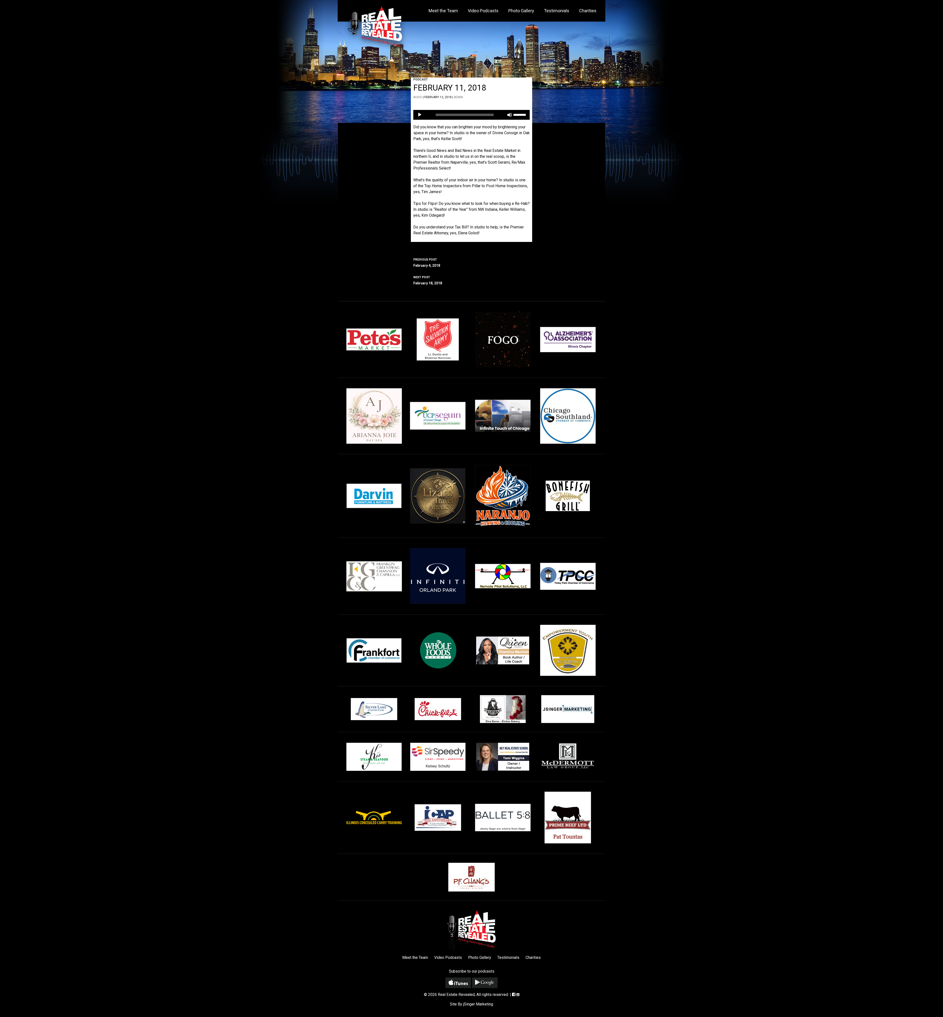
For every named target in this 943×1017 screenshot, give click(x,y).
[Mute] (509, 114)
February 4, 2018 (426, 262)
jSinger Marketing (478, 1004)
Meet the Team (443, 10)
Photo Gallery (521, 10)
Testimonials (556, 10)
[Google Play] (485, 982)
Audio (417, 97)
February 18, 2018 (427, 280)
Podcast (420, 79)
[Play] (419, 114)
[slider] (520, 114)
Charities (587, 10)
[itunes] (458, 982)
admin (458, 97)
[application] (471, 115)
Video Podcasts (483, 10)
